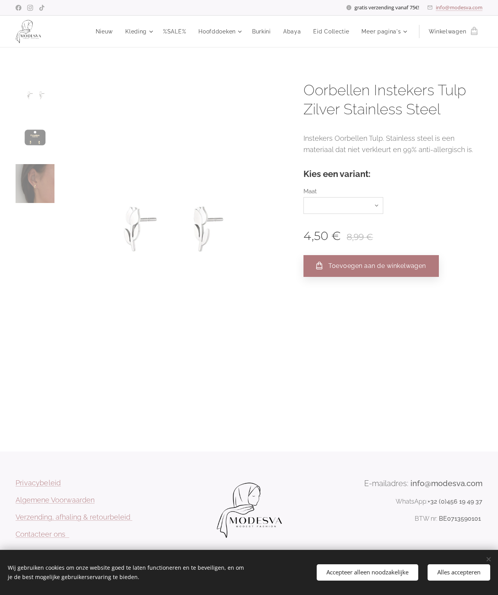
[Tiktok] (42, 7)
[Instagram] (30, 7)
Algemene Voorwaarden (55, 500)
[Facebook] (18, 7)
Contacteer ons (42, 534)
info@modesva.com (459, 7)
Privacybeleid (38, 483)
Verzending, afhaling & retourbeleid (74, 517)
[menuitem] (106, 31)
